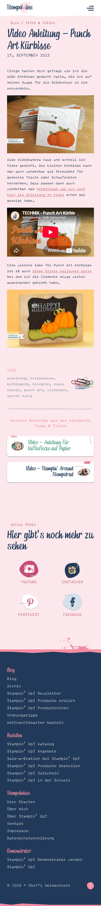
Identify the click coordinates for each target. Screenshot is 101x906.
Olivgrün (40, 384)
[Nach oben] (90, 886)
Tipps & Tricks (40, 23)
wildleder (56, 390)
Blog (15, 23)
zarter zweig (19, 396)
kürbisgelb (17, 384)
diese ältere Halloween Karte (62, 271)
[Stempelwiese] (20, 8)
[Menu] (90, 8)
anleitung (16, 378)
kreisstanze (42, 378)
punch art (33, 390)
